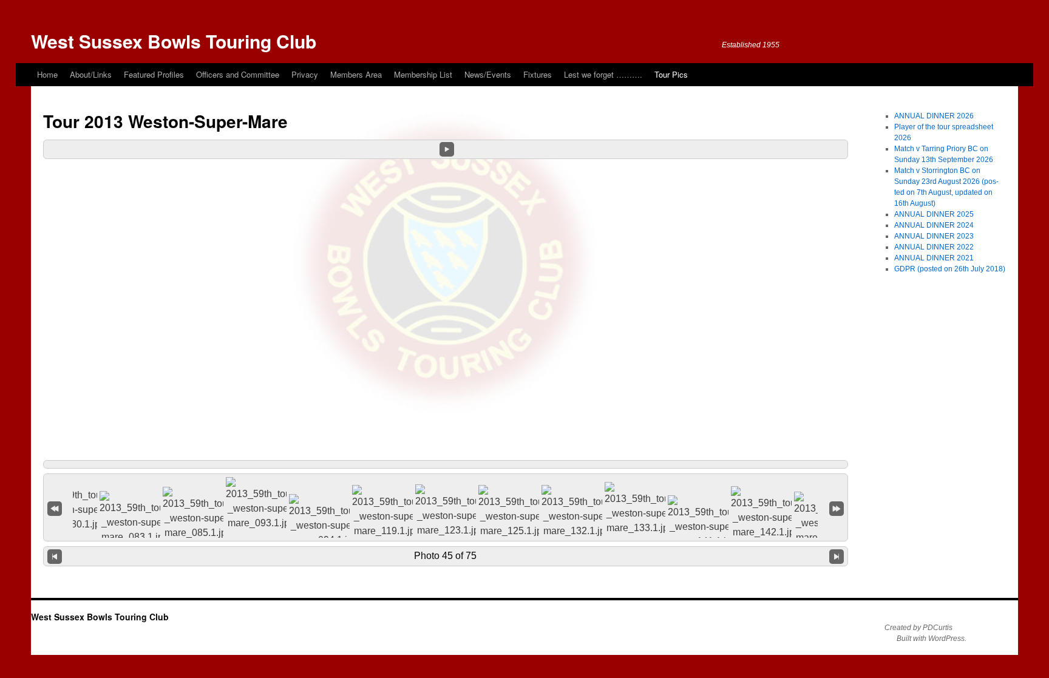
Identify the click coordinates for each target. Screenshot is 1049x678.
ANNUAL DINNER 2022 (934, 247)
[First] (54, 508)
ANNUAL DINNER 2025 (934, 214)
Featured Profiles (154, 74)
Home (47, 74)
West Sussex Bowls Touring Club (173, 41)
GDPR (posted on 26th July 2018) (949, 269)
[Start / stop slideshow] (447, 149)
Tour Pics (671, 74)
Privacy (304, 74)
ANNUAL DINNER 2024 (934, 225)
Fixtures (537, 74)
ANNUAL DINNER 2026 (934, 116)
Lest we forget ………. (603, 74)
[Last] (836, 508)
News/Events (487, 74)
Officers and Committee (237, 74)
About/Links (91, 74)
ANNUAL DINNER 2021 (934, 258)
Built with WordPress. (931, 638)
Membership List (423, 74)
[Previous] (54, 556)
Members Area (356, 74)
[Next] (836, 556)
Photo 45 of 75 (445, 556)
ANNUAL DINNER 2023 (934, 236)
